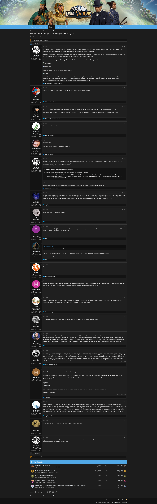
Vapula (36, 487)
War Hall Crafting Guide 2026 (44, 481)
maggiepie (34, 36)
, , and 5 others (53, 83)
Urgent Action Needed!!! (43, 465)
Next (36, 43)
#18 (124, 401)
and (49, 135)
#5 (124, 140)
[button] (63, 27)
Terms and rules (105, 499)
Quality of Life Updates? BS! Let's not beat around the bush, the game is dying (60, 486)
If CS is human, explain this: (44, 476)
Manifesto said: (47, 246)
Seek (122, 467)
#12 (124, 281)
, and (52, 118)
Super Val (37, 467)
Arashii (36, 482)
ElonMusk (37, 477)
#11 (124, 264)
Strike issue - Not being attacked (45, 470)
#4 (124, 123)
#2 (124, 87)
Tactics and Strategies (51, 482)
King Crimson (120, 487)
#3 (124, 106)
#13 (124, 298)
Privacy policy (114, 499)
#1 (124, 46)
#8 (124, 209)
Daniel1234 (37, 472)
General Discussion (50, 467)
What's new (59, 27)
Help (119, 499)
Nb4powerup (65, 78)
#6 (124, 158)
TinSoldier (71, 78)
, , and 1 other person (55, 102)
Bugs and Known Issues (53, 472)
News (45, 27)
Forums (51, 27)
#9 (124, 226)
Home (123, 499)
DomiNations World (36, 27)
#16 (124, 350)
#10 (124, 243)
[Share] (123, 47)
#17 (124, 369)
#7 (124, 192)
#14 (124, 316)
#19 (124, 420)
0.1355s (115, 502)
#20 (124, 437)
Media (67, 27)
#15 (124, 333)
